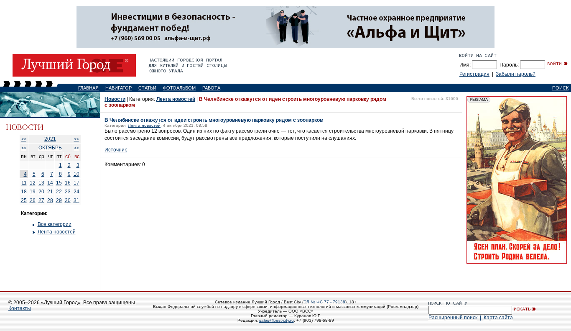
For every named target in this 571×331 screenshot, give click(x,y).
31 (76, 200)
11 (24, 183)
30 (68, 200)
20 (41, 192)
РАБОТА (211, 87)
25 (24, 200)
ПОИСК (560, 87)
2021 (50, 139)
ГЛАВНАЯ (88, 87)
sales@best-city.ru (276, 320)
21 (50, 192)
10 (76, 174)
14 (50, 183)
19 (33, 192)
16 (68, 183)
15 (59, 183)
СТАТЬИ (147, 87)
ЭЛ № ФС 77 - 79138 (324, 302)
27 (41, 200)
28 (50, 200)
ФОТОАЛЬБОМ (179, 87)
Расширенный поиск (452, 318)
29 (59, 200)
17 (76, 183)
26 (33, 200)
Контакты (19, 308)
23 (68, 192)
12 (33, 183)
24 (76, 192)
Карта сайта (498, 318)
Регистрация (474, 74)
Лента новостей (57, 232)
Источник (116, 150)
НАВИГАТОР (118, 87)
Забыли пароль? (515, 74)
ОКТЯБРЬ (50, 148)
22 (59, 192)
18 (24, 192)
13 (41, 183)
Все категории (54, 224)
